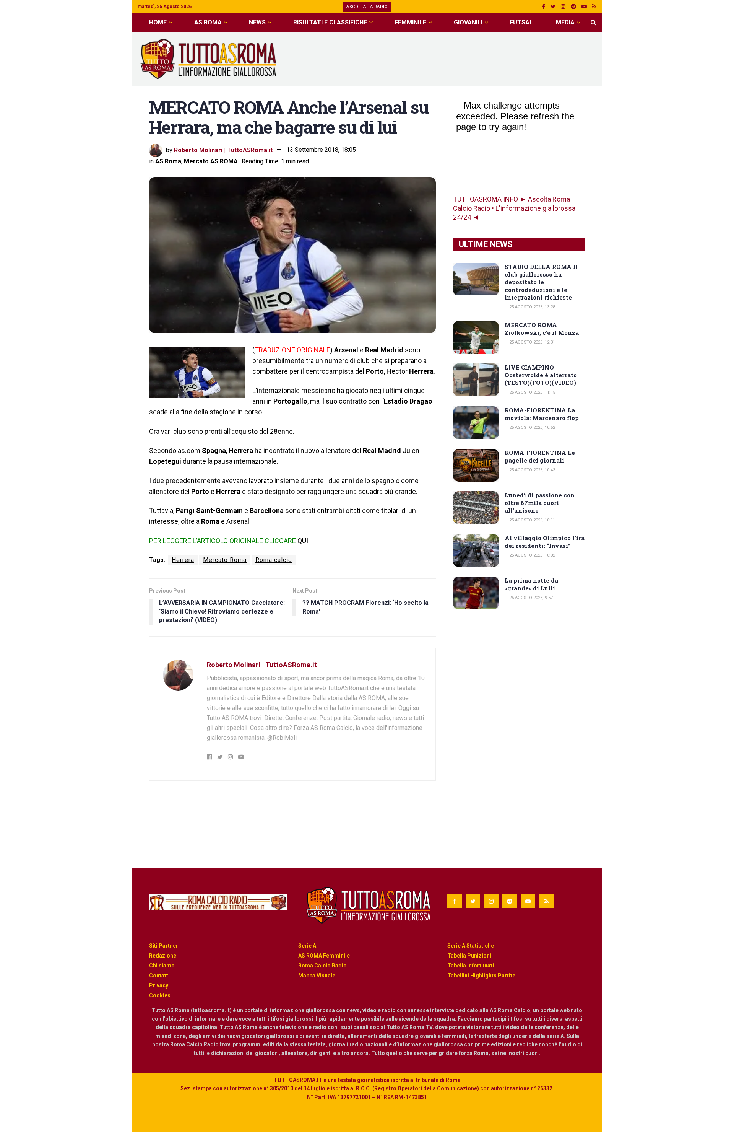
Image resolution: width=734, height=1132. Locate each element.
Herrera (183, 560)
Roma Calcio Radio (322, 966)
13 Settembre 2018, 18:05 (321, 149)
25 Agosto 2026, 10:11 (531, 520)
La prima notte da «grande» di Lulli (531, 584)
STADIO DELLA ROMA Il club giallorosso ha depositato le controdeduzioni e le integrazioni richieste (541, 282)
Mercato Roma (225, 560)
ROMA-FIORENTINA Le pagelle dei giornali (540, 456)
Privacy (158, 985)
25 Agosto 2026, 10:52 (531, 427)
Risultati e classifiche (330, 22)
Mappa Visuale (316, 975)
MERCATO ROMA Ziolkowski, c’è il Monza (542, 328)
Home (158, 22)
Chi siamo (162, 966)
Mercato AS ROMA (211, 161)
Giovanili (468, 22)
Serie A (307, 946)
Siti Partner (163, 946)
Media (565, 22)
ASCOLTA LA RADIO (367, 6)
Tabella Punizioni (469, 956)
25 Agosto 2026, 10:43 (531, 469)
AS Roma (208, 22)
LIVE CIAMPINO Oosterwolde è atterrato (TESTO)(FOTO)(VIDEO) (541, 374)
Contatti (159, 975)
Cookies (160, 995)
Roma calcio (273, 560)
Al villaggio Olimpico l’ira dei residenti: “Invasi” (545, 541)
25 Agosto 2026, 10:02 (531, 555)
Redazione (162, 956)
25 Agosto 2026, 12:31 (531, 342)
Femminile (410, 22)
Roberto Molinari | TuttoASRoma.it (223, 149)
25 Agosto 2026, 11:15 (531, 392)
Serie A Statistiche (470, 946)
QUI (302, 541)
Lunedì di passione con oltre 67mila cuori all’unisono (540, 502)
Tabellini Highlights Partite (481, 975)
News (257, 22)
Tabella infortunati (470, 966)
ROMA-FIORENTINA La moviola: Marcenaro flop (542, 414)
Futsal (521, 22)
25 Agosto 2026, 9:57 (530, 597)
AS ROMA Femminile (324, 956)
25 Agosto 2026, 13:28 (531, 307)
